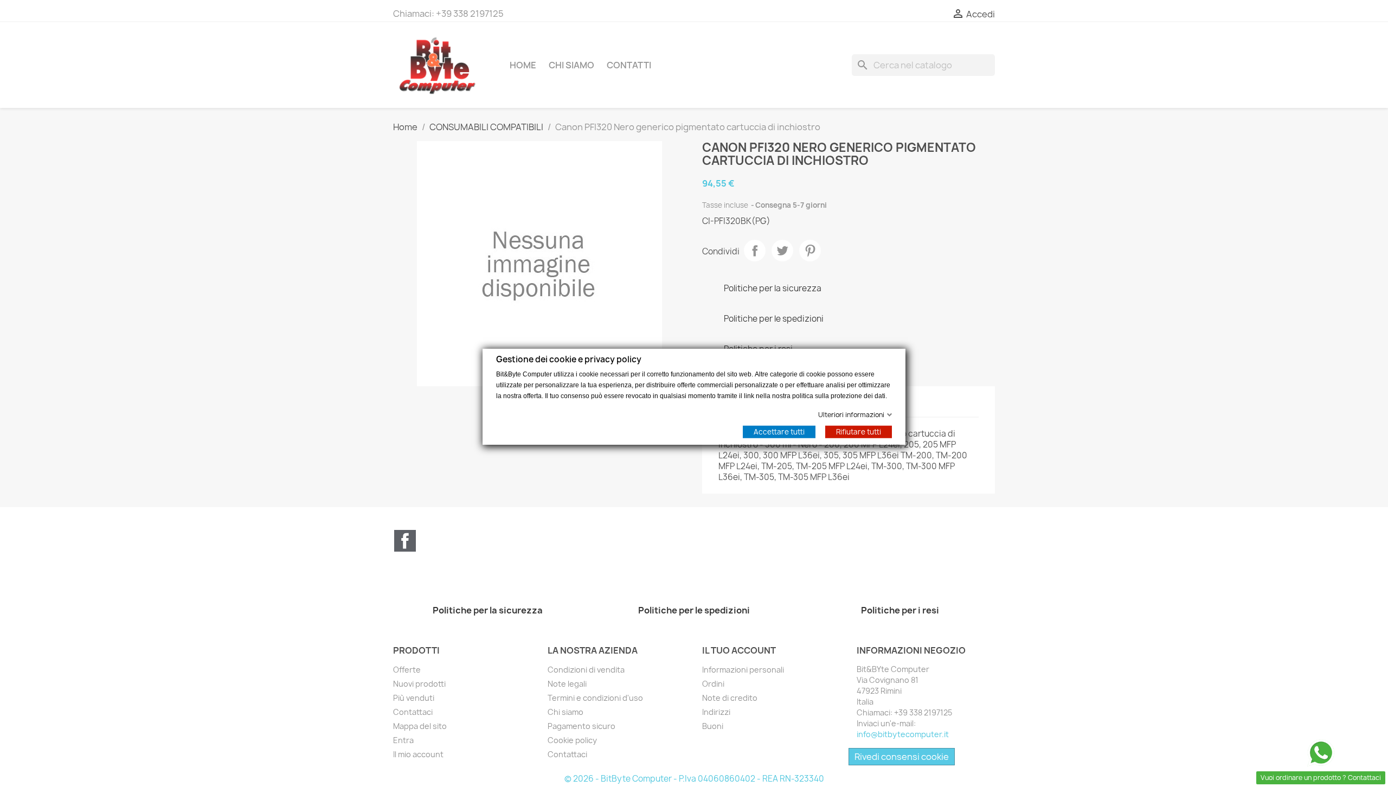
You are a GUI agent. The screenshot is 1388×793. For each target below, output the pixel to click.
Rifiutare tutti (858, 431)
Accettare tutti (779, 431)
